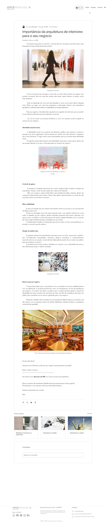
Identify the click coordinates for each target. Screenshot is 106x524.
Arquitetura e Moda (50, 433)
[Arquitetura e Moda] (53, 423)
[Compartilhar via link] (35, 402)
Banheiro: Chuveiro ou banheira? (24, 433)
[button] (90, 12)
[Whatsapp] (13, 515)
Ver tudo (89, 413)
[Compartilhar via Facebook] (23, 402)
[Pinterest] (21, 515)
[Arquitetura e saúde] (80, 423)
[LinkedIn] (28, 515)
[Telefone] (73, 511)
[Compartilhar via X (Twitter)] (27, 402)
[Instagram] (24, 515)
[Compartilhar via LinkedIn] (31, 402)
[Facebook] (17, 515)
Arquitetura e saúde (77, 433)
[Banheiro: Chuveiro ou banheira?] (26, 423)
